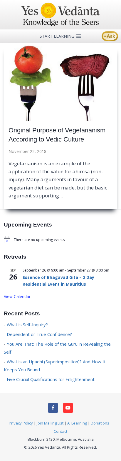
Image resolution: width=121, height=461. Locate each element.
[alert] (60, 239)
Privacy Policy (21, 423)
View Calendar (17, 296)
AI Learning (77, 423)
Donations (100, 423)
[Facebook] (53, 408)
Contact (60, 431)
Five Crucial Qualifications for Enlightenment (51, 379)
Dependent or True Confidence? (39, 334)
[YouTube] (68, 408)
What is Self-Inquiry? (27, 324)
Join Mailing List (50, 423)
